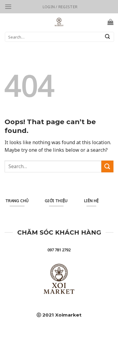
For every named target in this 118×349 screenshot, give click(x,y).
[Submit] (107, 37)
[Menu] (8, 6)
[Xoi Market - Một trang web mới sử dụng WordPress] (59, 22)
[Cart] (110, 22)
